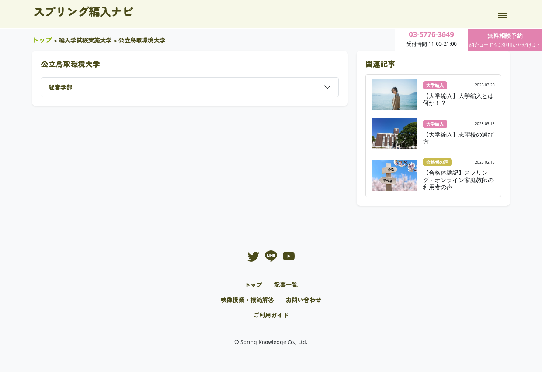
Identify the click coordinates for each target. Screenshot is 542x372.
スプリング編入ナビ (83, 11)
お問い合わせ (303, 299)
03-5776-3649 (431, 34)
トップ (42, 39)
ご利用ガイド (271, 314)
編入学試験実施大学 (85, 39)
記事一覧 (286, 284)
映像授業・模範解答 (247, 299)
